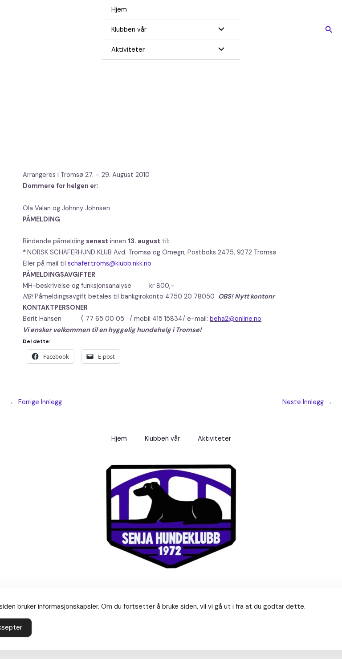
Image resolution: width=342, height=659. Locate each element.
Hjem (119, 9)
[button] (329, 30)
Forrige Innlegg (36, 402)
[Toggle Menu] (219, 30)
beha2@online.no (235, 319)
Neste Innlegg (307, 402)
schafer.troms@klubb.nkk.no (109, 263)
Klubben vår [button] (129, 29)
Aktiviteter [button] (128, 49)
